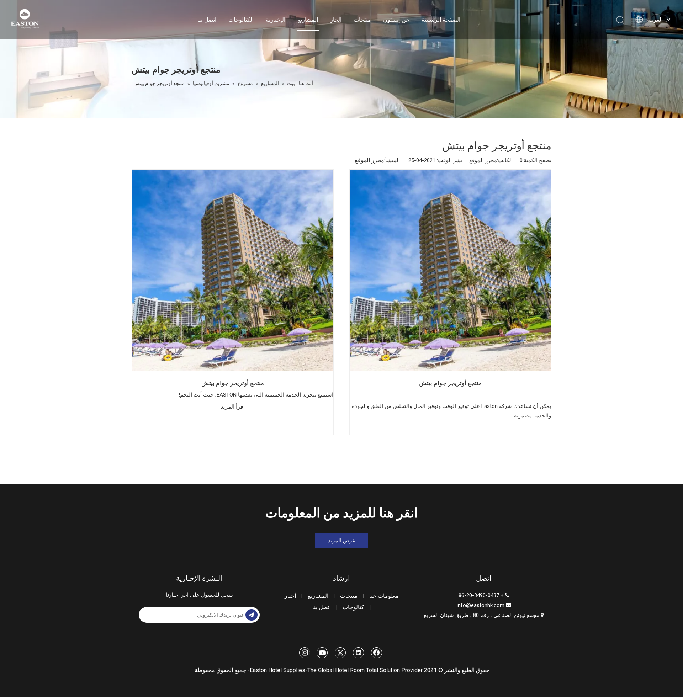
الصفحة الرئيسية (441, 19)
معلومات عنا (384, 595)
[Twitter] (340, 652)
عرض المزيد (341, 540)
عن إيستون (396, 19)
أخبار (290, 595)
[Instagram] (304, 652)
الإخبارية (275, 19)
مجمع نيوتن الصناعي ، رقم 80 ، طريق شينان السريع (484, 615)
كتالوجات (353, 607)
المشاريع (307, 19)
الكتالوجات (241, 19)
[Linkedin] (358, 652)
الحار (336, 19)
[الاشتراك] (251, 615)
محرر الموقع (369, 160)
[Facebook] (376, 652)
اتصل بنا (206, 19)
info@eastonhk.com (480, 605)
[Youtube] (322, 652)
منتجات (362, 19)
